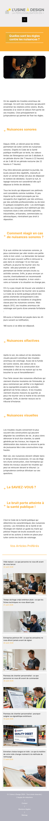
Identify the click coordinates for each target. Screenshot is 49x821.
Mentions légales (24, 809)
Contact (24, 803)
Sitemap (24, 815)
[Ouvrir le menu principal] (24, 19)
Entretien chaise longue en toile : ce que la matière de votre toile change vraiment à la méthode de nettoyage (24, 754)
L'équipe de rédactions (24, 797)
